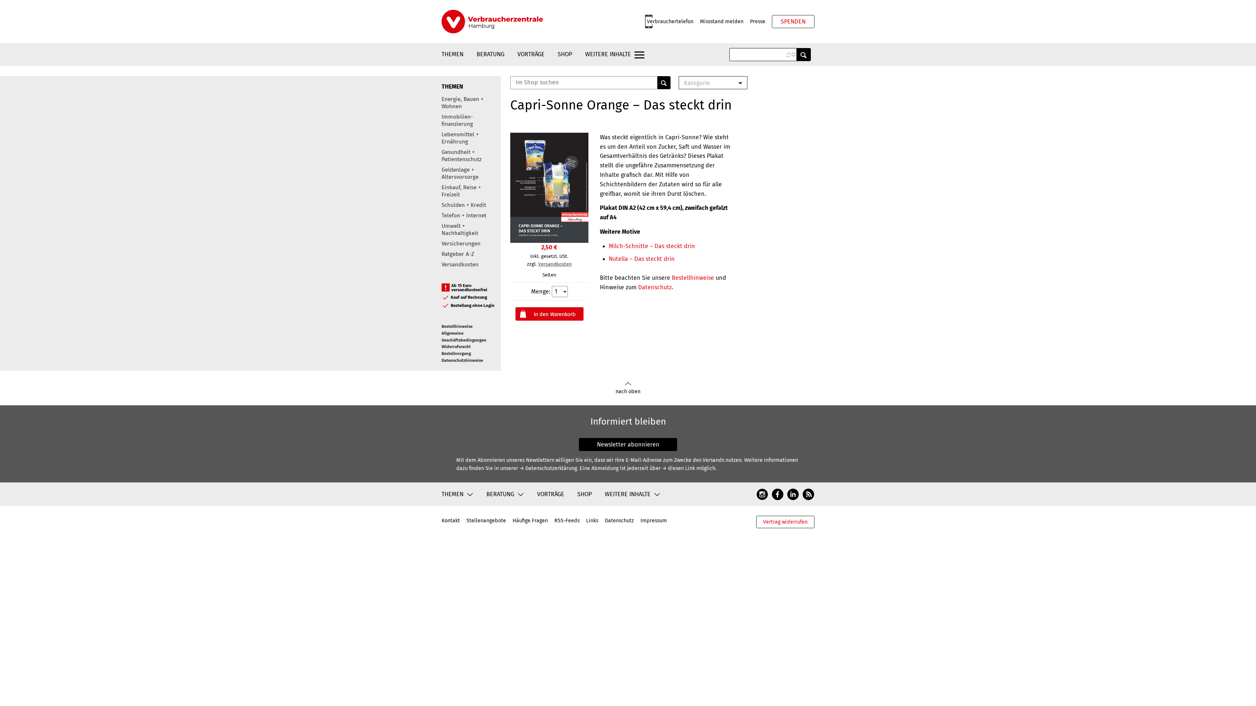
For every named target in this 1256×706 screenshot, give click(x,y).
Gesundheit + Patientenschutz (461, 156)
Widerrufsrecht (456, 346)
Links (592, 520)
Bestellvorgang (456, 353)
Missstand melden (721, 21)
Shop (565, 54)
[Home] (492, 21)
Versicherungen (461, 243)
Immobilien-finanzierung (457, 120)
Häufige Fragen (530, 520)
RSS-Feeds (567, 520)
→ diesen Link (678, 468)
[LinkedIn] (793, 493)
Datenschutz (655, 287)
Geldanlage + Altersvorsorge (460, 173)
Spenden (793, 21)
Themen (452, 54)
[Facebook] (778, 493)
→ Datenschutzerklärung (548, 468)
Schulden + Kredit (464, 205)
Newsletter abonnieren (628, 444)
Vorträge (531, 54)
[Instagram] (762, 493)
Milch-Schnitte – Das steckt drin (652, 246)
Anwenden (803, 54)
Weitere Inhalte (608, 54)
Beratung (490, 54)
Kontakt (451, 520)
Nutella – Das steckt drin (642, 258)
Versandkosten (460, 264)
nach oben (628, 391)
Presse (757, 21)
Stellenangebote (486, 520)
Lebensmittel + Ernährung (460, 138)
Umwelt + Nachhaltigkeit (460, 230)
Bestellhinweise (457, 326)
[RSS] (808, 493)
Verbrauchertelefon (670, 21)
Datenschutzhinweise (462, 360)
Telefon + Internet (464, 215)
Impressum (653, 520)
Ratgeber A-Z (458, 254)
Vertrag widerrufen (785, 522)
